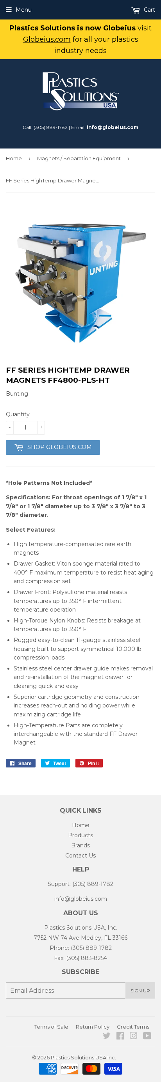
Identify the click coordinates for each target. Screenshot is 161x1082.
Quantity (18, 414)
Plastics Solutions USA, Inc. (80, 927)
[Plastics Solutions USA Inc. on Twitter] (107, 1036)
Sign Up (140, 991)
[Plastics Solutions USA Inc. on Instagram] (134, 1036)
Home (14, 158)
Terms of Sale (51, 1027)
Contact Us (80, 855)
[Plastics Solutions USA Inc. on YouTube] (147, 1036)
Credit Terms (133, 1027)
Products (80, 835)
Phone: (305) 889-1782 (81, 947)
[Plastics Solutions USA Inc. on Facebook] (120, 1036)
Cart (148, 9)
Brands (80, 845)
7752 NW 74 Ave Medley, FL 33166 (80, 937)
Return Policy (92, 1027)
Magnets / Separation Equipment (79, 158)
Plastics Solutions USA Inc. (83, 1057)
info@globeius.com (112, 127)
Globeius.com (47, 39)
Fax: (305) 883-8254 (80, 958)
